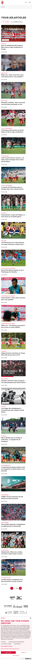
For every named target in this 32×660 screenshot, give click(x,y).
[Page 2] (20, 588)
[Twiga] (25, 606)
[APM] (12, 598)
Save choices (16, 655)
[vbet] (17, 606)
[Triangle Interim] (8, 612)
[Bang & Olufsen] (23, 612)
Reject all (24, 652)
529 (17, 588)
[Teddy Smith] (15, 612)
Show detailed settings (6, 646)
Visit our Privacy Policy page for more (10, 648)
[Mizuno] (19, 598)
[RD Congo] (8, 606)
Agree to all (8, 652)
